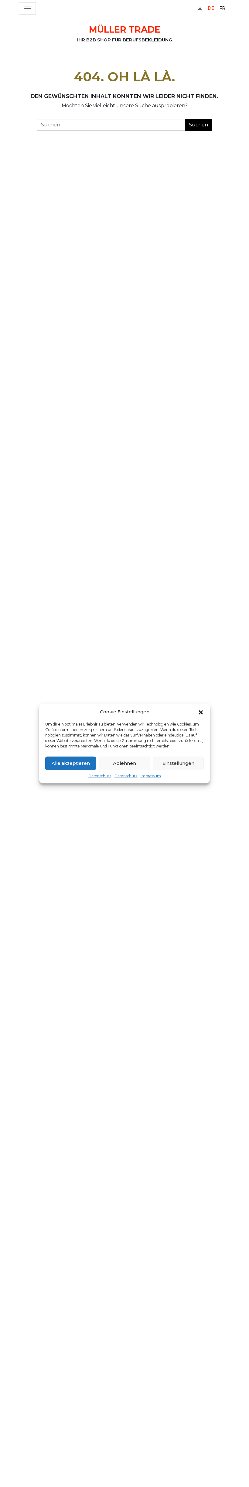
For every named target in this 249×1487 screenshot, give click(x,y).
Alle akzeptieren (71, 763)
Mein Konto (200, 9)
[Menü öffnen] (27, 8)
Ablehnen (124, 763)
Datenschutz (99, 775)
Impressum (151, 775)
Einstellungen (178, 763)
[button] (201, 712)
